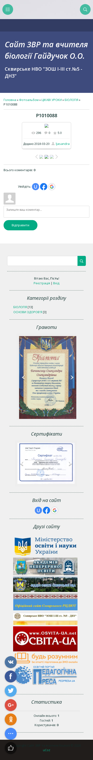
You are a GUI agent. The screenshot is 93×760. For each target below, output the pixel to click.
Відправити (20, 225)
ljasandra (63, 144)
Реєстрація (42, 283)
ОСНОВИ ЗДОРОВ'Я (27, 312)
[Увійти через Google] (51, 186)
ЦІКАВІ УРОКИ (51, 100)
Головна (10, 100)
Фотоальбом (29, 100)
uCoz (46, 750)
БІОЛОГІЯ (71, 100)
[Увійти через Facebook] (43, 186)
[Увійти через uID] (35, 186)
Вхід (56, 283)
